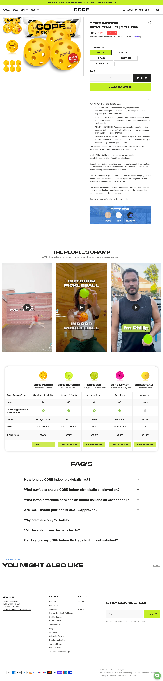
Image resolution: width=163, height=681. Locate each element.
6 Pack (126, 53)
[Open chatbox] (157, 675)
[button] (149, 22)
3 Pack (104, 53)
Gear (23, 9)
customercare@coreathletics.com (17, 609)
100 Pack (105, 64)
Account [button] (139, 9)
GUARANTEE (115, 137)
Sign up (150, 614)
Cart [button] (158, 9)
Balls (15, 9)
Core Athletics (111, 670)
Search (130, 9)
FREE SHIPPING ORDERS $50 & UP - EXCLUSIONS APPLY (81, 2)
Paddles (6, 9)
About (33, 9)
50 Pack (129, 59)
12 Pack (104, 59)
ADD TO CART (43, 444)
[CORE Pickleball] (81, 9)
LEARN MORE (69, 444)
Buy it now (142, 77)
